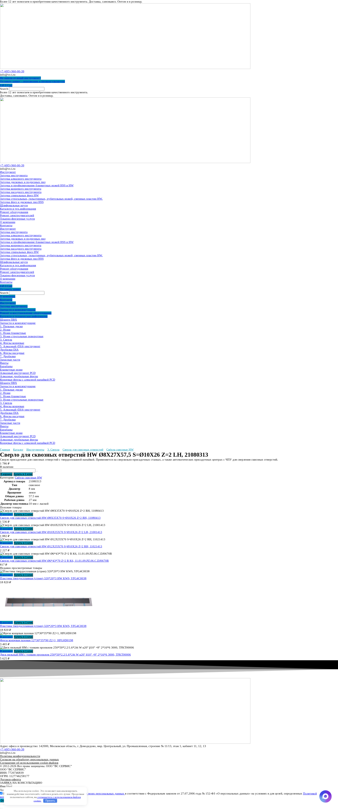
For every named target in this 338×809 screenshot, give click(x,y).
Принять (50, 800)
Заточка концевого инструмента (20, 188)
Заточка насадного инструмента (20, 192)
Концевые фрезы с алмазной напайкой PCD (27, 379)
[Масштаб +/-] (0, 804)
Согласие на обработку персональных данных (29, 759)
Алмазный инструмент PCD (18, 373)
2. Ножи (5, 329)
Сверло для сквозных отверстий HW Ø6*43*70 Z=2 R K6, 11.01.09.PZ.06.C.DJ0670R (54, 560)
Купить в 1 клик (23, 474)
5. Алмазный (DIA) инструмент (20, 346)
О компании (7, 222)
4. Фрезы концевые (12, 343)
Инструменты (35, 449)
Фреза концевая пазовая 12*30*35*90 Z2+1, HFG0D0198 (36, 640)
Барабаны (6, 366)
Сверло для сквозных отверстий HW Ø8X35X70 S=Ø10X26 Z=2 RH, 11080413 (50, 517)
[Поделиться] (3, 804)
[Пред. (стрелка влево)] (0, 808)
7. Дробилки (8, 356)
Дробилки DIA (9, 349)
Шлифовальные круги (14, 205)
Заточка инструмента (14, 175)
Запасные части (10, 359)
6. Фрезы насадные (12, 353)
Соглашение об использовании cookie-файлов (29, 762)
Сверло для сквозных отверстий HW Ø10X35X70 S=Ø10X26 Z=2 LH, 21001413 (51, 532)
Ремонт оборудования (14, 212)
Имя (3, 786)
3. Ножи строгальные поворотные (21, 336)
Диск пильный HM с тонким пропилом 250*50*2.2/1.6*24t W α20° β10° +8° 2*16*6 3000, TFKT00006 (65, 654)
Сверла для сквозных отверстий (83, 449)
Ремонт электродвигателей (17, 215)
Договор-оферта (10, 779)
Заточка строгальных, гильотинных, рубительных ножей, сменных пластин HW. (51, 198)
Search (4, 88)
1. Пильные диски (11, 326)
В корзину (6, 474)
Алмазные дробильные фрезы (19, 376)
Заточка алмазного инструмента (20, 178)
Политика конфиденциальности (20, 756)
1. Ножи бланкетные (13, 333)
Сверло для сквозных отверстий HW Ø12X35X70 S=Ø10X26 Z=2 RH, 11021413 (51, 546)
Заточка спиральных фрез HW (19, 195)
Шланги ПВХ (8, 319)
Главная (5, 449)
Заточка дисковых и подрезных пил (22, 182)
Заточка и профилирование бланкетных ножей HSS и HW (37, 185)
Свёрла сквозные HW (120, 449)
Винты (4, 363)
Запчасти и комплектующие (18, 323)
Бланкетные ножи (11, 369)
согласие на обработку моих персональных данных (91, 793)
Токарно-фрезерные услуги (17, 218)
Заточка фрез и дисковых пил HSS (22, 202)
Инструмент (8, 172)
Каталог (18, 449)
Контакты (6, 225)
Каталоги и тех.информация (18, 208)
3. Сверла (6, 339)
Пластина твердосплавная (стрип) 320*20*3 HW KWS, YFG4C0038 (43, 578)
